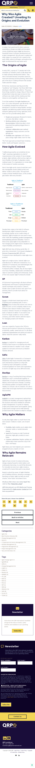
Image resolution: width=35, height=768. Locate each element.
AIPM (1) (4, 564)
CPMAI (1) (4, 570)
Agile (20, 26)
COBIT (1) (4, 568)
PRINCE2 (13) (5, 589)
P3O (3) (4, 583)
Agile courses (17, 489)
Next (17, 522)
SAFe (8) (4, 591)
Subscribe (17, 631)
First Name (21, 660)
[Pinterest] (4, 505)
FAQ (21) (4, 540)
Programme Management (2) (10, 546)
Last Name (4, 667)
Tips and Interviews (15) (8, 551)
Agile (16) (4, 534)
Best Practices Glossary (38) (9, 536)
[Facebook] (4, 501)
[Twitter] (9, 501)
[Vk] (14, 505)
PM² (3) (4, 585)
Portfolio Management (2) (9, 544)
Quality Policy (21, 752)
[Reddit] (14, 501)
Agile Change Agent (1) (8, 560)
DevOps (4, 376)
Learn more (10, 697)
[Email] (25, 505)
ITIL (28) (4, 576)
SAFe (4, 358)
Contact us (25, 489)
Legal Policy (17, 750)
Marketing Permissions (8, 674)
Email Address (6, 660)
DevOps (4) (5, 572)
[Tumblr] (31, 501)
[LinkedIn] (20, 501)
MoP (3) (4, 578)
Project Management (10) (9, 548)
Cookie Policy (24, 750)
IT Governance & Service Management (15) (14, 542)
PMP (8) (4, 587)
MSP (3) (4, 581)
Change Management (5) (9, 538)
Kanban (4, 342)
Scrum (4, 300)
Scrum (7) (4, 593)
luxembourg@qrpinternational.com (12, 745)
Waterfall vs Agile (16, 484)
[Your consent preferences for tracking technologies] (32, 765)
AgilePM (4, 398)
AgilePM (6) (5, 562)
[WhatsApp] (25, 501)
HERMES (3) (5, 574)
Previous (17, 512)
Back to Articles (17, 517)
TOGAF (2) (4, 595)
